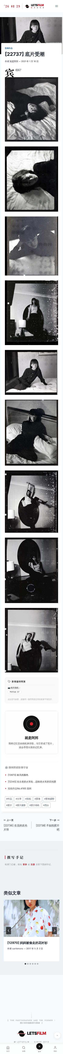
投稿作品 (9, 48)
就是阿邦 (14, 61)
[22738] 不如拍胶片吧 (47, 825)
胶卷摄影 (49, 799)
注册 (33, 864)
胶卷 (37, 799)
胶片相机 (34, 805)
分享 (18, 799)
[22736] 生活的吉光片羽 (15, 825)
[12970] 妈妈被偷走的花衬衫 (27, 943)
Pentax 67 (14, 692)
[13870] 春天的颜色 (18, 774)
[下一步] (54, 930)
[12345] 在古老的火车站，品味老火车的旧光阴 (32, 781)
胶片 (9, 805)
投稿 (10, 788)
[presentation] (31, 918)
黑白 (46, 805)
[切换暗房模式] (57, 1035)
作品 (15, 788)
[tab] (25, 964)
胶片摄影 (21, 805)
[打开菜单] (56, 6)
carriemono (17, 948)
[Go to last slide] (8, 930)
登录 (25, 864)
